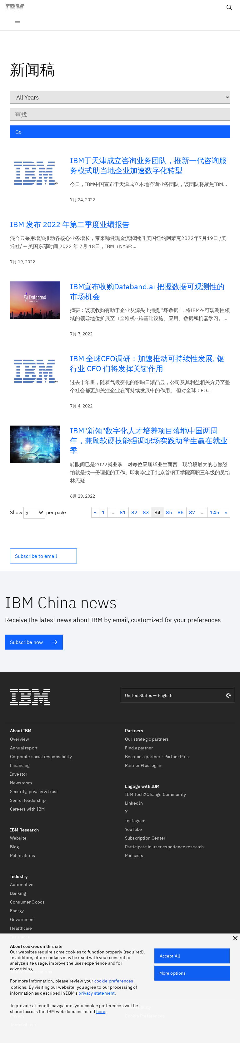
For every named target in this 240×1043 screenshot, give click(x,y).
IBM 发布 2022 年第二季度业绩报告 (70, 224)
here (101, 1011)
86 (181, 512)
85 (169, 512)
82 (134, 512)
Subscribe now (26, 642)
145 (214, 512)
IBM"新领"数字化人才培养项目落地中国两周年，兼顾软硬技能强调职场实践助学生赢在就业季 (149, 441)
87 (192, 512)
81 (123, 512)
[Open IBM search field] (229, 7)
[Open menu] (17, 22)
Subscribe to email (36, 556)
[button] (43, 555)
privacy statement (96, 993)
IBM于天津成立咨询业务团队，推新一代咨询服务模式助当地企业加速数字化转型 (148, 165)
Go (18, 132)
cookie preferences (113, 981)
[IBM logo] (17, 7)
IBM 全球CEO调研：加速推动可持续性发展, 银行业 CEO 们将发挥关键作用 (147, 363)
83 (146, 512)
